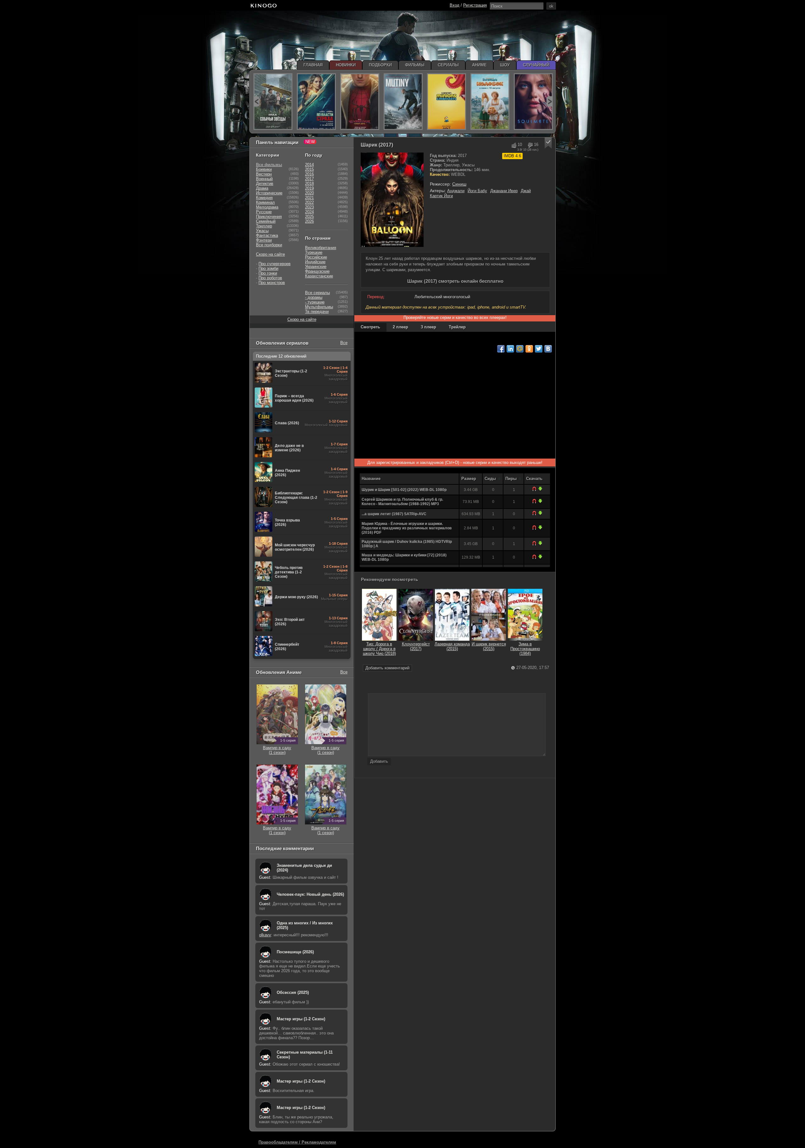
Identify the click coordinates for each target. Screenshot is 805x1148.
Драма (262, 188)
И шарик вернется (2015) (489, 646)
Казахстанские (319, 276)
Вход (454, 5)
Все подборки (269, 244)
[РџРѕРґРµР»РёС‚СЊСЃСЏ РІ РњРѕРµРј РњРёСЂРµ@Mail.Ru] (520, 349)
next (549, 101)
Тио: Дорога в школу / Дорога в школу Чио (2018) (379, 649)
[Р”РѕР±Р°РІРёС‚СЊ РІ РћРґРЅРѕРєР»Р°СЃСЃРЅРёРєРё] (529, 349)
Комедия (264, 197)
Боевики (264, 169)
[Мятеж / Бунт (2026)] (403, 101)
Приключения (269, 216)
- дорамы (313, 297)
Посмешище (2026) (295, 952)
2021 (309, 197)
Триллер (264, 226)
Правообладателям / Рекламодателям (297, 1142)
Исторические (269, 193)
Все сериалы (317, 292)
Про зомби (268, 268)
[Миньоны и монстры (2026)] (446, 101)
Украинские (315, 266)
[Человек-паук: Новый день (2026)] (359, 101)
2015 (309, 169)
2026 (309, 221)
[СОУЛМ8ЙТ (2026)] (533, 101)
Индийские (315, 261)
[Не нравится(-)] (530, 145)
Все (343, 342)
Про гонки (267, 273)
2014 (309, 164)
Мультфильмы (319, 306)
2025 (309, 216)
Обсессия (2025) (293, 992)
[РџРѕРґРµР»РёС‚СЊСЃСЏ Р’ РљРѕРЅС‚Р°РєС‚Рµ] (548, 349)
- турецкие (315, 302)
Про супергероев (274, 263)
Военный (264, 178)
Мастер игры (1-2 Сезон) (301, 1019)
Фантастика (267, 235)
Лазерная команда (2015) (452, 646)
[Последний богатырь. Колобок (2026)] (489, 101)
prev (256, 101)
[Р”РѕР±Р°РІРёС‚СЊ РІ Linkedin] (510, 349)
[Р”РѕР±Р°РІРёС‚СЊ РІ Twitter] (538, 349)
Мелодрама (267, 207)
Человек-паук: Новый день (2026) (310, 894)
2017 (309, 178)
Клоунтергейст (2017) (416, 646)
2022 (309, 202)
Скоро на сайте (270, 254)
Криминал (265, 202)
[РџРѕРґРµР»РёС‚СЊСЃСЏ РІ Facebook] (501, 349)
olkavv (265, 935)
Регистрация (475, 5)
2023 (309, 207)
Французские (317, 271)
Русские (264, 211)
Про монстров (271, 282)
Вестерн (264, 174)
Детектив (264, 183)
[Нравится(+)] (513, 145)
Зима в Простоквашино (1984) (525, 649)
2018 (309, 183)
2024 (309, 211)
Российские (316, 257)
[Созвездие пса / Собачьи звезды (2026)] (272, 101)
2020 (309, 193)
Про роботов (270, 278)
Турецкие (313, 252)
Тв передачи (317, 311)
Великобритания (320, 247)
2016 (309, 174)
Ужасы (262, 230)
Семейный (265, 221)
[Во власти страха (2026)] (316, 101)
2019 (309, 188)
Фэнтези (264, 240)
